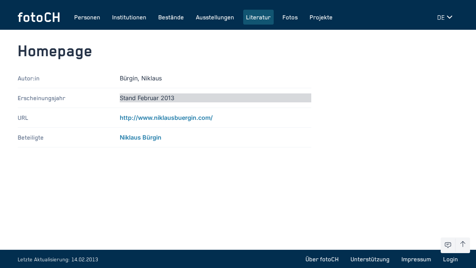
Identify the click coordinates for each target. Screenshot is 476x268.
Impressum (416, 259)
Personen (87, 17)
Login (450, 259)
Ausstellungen (215, 17)
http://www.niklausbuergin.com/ (166, 117)
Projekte (321, 17)
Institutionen (129, 17)
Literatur (258, 17)
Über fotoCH (322, 259)
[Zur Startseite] (39, 17)
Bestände (171, 17)
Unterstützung (370, 259)
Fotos (290, 17)
